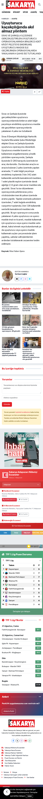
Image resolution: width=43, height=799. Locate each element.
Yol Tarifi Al (24, 499)
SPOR (25, 12)
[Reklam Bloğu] (21, 450)
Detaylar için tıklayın (21, 612)
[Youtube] (26, 741)
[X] (17, 741)
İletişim (6, 772)
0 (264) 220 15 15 (10, 499)
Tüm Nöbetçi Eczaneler (22, 526)
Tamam (29, 796)
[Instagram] (25, 279)
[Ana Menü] (2, 5)
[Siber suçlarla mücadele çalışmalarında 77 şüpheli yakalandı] (11, 342)
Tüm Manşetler (10, 761)
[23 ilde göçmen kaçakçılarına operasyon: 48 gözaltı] (11, 320)
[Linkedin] (30, 279)
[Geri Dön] (6, 792)
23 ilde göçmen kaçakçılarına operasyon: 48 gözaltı (11, 329)
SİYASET (16, 12)
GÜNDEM (6, 12)
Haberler (5, 19)
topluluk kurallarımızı (23, 412)
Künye (14, 772)
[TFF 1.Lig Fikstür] (40, 620)
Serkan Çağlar (21, 274)
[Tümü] (40, 697)
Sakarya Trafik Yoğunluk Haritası (16, 755)
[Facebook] (21, 279)
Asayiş (14, 19)
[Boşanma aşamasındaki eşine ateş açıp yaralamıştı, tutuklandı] (11, 298)
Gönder (7, 404)
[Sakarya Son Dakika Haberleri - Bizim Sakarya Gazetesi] (20, 4)
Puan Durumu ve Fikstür (13, 758)
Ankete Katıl (9, 711)
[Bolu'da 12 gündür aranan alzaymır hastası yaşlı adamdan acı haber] (31, 320)
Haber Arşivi (9, 766)
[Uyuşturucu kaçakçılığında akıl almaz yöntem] (21, 76)
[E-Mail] (17, 279)
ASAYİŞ (34, 12)
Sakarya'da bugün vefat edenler (16, 775)
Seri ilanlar (30, 777)
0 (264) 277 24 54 (10, 514)
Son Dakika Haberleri (12, 763)
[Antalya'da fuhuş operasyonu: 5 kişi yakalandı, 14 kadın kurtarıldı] (31, 298)
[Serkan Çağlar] (7, 276)
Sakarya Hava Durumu (13, 750)
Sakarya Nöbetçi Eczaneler (15, 748)
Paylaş (6, 91)
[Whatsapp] (30, 741)
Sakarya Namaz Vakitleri (13, 753)
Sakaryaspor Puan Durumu (13, 777)
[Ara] (39, 4)
